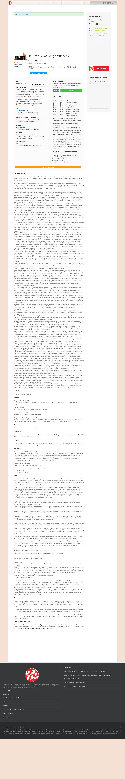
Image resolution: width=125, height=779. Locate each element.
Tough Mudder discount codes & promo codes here (37, 628)
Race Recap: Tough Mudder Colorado (74, 683)
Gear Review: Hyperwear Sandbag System (75, 686)
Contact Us (6, 694)
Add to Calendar (39, 84)
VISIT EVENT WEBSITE (38, 73)
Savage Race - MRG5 (99, 30)
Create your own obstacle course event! (14, 709)
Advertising (6, 705)
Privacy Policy (6, 717)
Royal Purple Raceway (22, 110)
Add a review (17, 66)
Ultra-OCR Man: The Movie (71, 679)
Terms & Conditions (8, 713)
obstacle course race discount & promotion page (37, 625)
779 (17, 129)
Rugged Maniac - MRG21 (100, 28)
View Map (35, 114)
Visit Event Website (21, 144)
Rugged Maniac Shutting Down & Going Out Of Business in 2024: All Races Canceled (88, 675)
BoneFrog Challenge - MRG (101, 33)
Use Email (71, 90)
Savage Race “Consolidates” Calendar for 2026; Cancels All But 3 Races (84, 671)
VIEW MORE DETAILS (48, 167)
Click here (18, 136)
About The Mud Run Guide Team (12, 698)
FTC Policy (95, 734)
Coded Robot (17, 727)
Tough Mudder (20, 127)
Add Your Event (7, 702)
